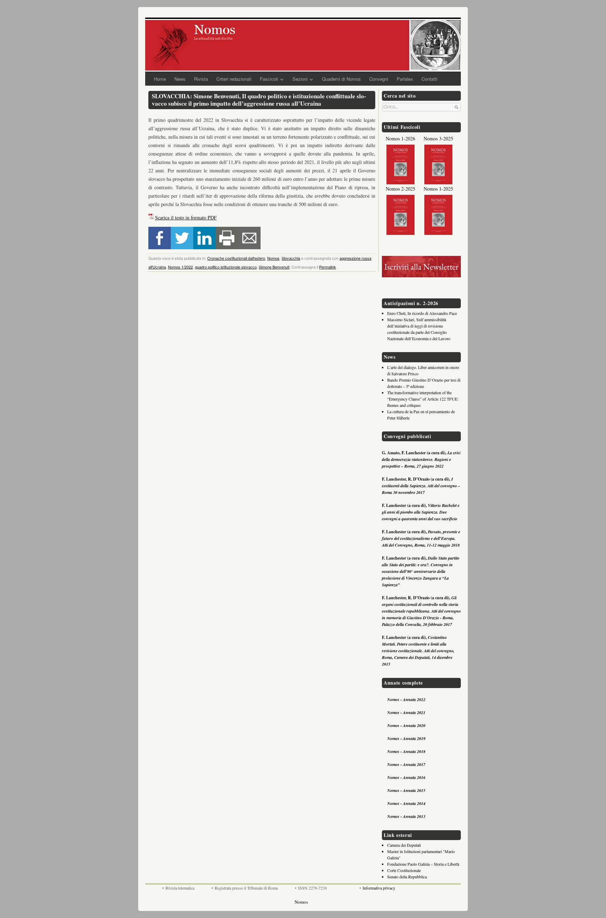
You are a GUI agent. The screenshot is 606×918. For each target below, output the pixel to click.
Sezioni (300, 78)
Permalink (327, 267)
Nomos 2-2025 (400, 188)
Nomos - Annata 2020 (406, 725)
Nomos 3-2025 (438, 138)
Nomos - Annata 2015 (406, 790)
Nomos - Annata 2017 (406, 764)
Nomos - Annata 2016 (406, 777)
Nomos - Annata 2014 (406, 803)
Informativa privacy (379, 888)
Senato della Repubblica (407, 876)
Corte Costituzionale (404, 870)
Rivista (201, 78)
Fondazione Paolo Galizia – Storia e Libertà (423, 864)
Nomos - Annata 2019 (406, 738)
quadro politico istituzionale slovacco (226, 267)
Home (160, 78)
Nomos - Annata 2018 (406, 751)
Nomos (273, 258)
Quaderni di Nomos (341, 78)
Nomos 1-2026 (400, 138)
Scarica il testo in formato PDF (186, 217)
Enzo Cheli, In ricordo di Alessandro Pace (422, 313)
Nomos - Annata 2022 (406, 699)
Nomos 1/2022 (180, 267)
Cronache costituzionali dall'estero (236, 258)
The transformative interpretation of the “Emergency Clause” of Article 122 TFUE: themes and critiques (422, 399)
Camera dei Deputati (404, 845)
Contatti (429, 78)
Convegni (378, 78)
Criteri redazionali (233, 78)
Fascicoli (269, 78)
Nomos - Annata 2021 (406, 712)
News (180, 78)
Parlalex (405, 78)
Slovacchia (291, 258)
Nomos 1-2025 (438, 188)
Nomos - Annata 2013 (406, 816)
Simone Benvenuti (274, 267)
